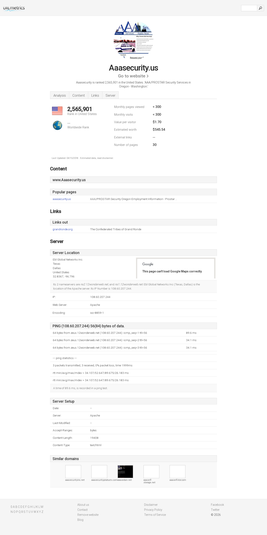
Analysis (59, 95)
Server (110, 95)
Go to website (131, 75)
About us (83, 504)
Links (95, 95)
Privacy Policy (153, 509)
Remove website (87, 514)
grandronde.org (63, 229)
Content (78, 95)
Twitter (215, 509)
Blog (80, 519)
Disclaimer (151, 504)
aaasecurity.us (62, 199)
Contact (82, 509)
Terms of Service (155, 514)
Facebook (217, 504)
